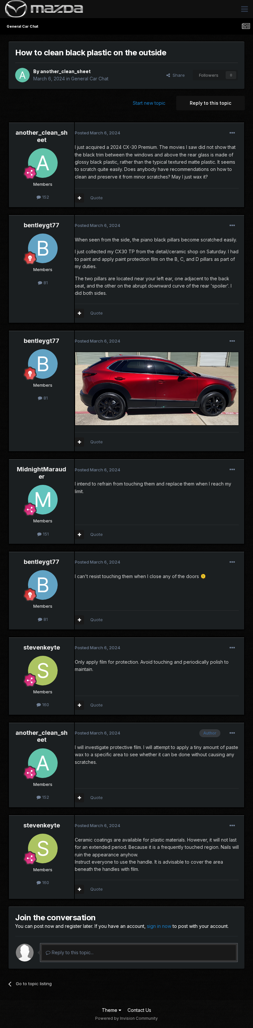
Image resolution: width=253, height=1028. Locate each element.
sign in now (159, 926)
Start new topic (149, 103)
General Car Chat (89, 78)
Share (177, 75)
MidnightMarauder (41, 473)
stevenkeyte (41, 647)
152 (45, 197)
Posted (97, 132)
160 (45, 704)
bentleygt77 (41, 225)
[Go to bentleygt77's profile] (43, 248)
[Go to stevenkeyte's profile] (43, 670)
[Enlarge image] (157, 388)
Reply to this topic (210, 103)
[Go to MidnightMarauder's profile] (43, 499)
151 (45, 534)
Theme (110, 1010)
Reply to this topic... (72, 952)
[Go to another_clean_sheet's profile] (22, 75)
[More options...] (232, 133)
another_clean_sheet (65, 71)
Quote (96, 197)
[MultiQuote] (79, 198)
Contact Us (139, 1010)
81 (45, 282)
